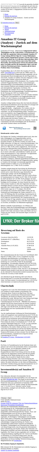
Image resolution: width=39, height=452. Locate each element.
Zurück (3, 450)
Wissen (7, 29)
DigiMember (18, 440)
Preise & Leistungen (12, 403)
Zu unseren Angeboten (12, 450)
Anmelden (8, 34)
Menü (17, 22)
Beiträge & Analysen (11, 16)
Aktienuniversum (10, 31)
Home (6, 14)
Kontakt (3, 403)
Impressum (4, 405)
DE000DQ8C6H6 (11, 379)
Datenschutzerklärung (30, 403)
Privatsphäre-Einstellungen (16, 405)
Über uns (21, 403)
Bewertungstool (9, 33)
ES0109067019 (9, 72)
